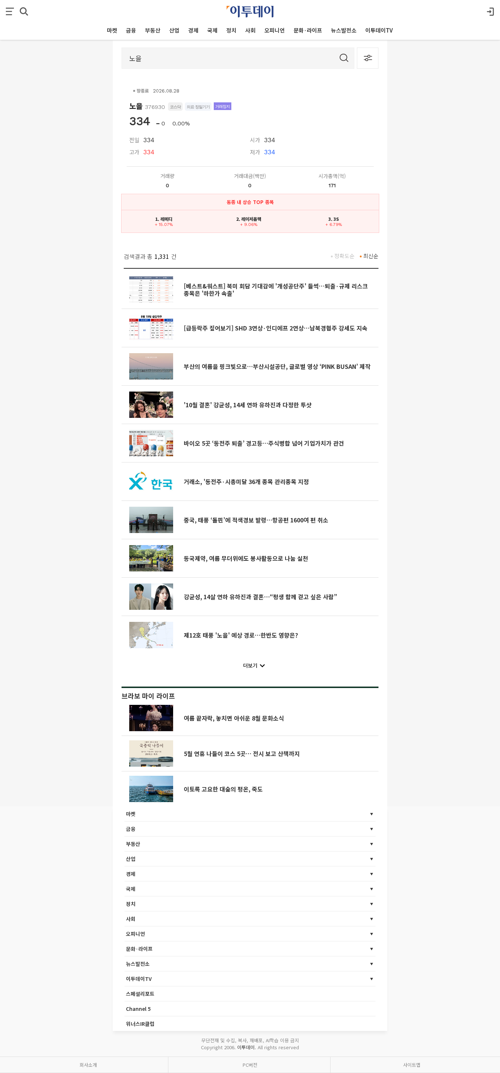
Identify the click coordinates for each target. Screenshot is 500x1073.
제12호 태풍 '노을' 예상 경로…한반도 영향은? (241, 635)
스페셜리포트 (140, 993)
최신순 (370, 256)
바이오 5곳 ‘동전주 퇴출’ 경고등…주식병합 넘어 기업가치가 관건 (264, 443)
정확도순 (344, 256)
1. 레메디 (163, 219)
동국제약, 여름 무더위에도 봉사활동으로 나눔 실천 (246, 558)
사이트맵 (412, 1064)
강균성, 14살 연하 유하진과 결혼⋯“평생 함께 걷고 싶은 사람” (260, 596)
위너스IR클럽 (140, 1023)
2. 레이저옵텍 (248, 219)
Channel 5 (138, 1008)
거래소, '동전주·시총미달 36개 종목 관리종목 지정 (246, 481)
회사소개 (88, 1064)
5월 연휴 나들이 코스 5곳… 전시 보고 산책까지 (242, 753)
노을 (135, 106)
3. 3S (333, 219)
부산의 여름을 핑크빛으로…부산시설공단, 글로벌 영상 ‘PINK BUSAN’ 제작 (277, 366)
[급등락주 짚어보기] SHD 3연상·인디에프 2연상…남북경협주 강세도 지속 (275, 328)
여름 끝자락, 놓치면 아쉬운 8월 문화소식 (234, 718)
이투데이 (246, 1047)
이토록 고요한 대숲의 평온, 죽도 (223, 789)
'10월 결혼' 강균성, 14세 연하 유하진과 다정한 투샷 (247, 404)
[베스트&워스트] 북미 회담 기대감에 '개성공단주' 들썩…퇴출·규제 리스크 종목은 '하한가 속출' (276, 290)
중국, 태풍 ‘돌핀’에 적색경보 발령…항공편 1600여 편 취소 (256, 519)
